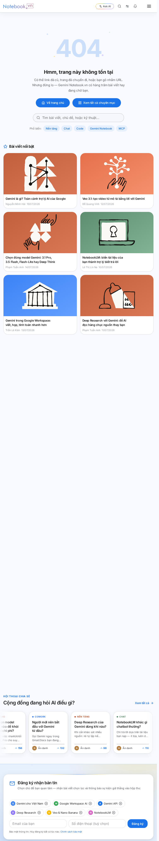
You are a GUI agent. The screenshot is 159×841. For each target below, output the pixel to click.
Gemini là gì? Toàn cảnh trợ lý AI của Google (36, 198)
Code (79, 128)
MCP (122, 128)
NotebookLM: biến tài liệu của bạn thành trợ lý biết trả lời (102, 260)
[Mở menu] (149, 6)
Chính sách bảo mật (71, 831)
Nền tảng (51, 128)
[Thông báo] (135, 6)
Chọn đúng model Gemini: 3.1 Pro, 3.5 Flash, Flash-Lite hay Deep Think (30, 260)
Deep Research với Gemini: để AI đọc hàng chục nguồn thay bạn (104, 323)
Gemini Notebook (101, 128)
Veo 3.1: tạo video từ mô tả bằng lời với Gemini (113, 198)
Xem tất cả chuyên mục (99, 102)
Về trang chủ (55, 102)
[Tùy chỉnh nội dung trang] (127, 6)
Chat (67, 128)
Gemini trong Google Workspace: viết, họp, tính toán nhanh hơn (28, 323)
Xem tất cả (142, 703)
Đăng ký (137, 823)
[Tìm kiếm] (119, 6)
